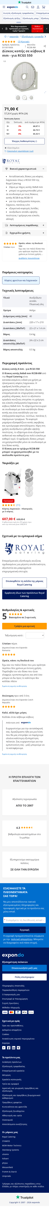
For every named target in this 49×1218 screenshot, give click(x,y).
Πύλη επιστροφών (24, 977)
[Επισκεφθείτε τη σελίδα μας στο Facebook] (8, 1048)
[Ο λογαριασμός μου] (38, 7)
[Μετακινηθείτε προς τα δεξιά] (47, 29)
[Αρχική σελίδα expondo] (5, 36)
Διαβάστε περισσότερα (29, 258)
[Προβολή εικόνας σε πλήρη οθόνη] (45, 92)
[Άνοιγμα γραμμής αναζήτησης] (27, 7)
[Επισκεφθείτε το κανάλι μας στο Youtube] (3, 1048)
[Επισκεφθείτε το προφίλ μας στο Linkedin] (13, 1048)
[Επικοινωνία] (32, 7)
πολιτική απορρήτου (21, 939)
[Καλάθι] (43, 7)
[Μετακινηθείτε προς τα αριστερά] (2, 29)
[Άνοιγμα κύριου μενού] (4, 7)
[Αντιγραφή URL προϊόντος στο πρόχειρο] (45, 46)
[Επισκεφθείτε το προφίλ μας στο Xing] (18, 1048)
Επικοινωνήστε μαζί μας (24, 968)
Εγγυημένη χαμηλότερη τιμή (20, 151)
